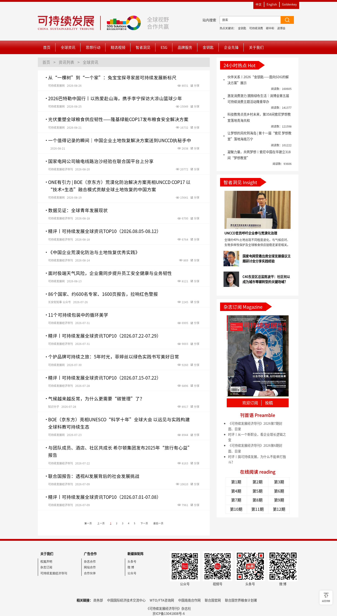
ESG (164, 47)
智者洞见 (143, 47)
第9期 (279, 500)
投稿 (269, 403)
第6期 (279, 491)
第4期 (236, 491)
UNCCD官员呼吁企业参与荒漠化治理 (250, 233)
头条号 (131, 561)
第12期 (279, 509)
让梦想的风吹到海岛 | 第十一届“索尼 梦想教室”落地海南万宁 (259, 136)
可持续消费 (256, 28)
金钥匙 (242, 28)
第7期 (236, 500)
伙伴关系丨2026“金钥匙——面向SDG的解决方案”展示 (258, 79)
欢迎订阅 (250, 403)
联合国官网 (213, 600)
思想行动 (93, 47)
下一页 (144, 523)
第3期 (279, 482)
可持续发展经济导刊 (53, 573)
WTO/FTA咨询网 (162, 600)
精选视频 (118, 47)
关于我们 (256, 47)
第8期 (257, 500)
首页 (46, 47)
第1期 (236, 482)
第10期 (236, 509)
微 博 (130, 567)
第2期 (257, 482)
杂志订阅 (46, 567)
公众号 (131, 573)
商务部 (98, 600)
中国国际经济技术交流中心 (126, 600)
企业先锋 (231, 47)
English (272, 4)
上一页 (101, 523)
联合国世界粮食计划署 (241, 600)
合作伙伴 (90, 573)
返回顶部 (326, 600)
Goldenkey (289, 4)
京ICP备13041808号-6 (168, 613)
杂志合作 (90, 561)
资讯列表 (66, 62)
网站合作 (90, 567)
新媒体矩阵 (135, 553)
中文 (259, 4)
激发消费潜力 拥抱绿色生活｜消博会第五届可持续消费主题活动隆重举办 (258, 98)
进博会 (281, 28)
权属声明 (46, 561)
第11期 (257, 509)
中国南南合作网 (189, 600)
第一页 (88, 523)
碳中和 (270, 28)
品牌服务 (185, 47)
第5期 (257, 491)
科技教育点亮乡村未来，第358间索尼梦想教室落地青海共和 (259, 117)
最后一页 (158, 523)
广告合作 (90, 553)
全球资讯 (68, 47)
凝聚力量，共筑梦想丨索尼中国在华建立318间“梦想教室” (259, 154)
